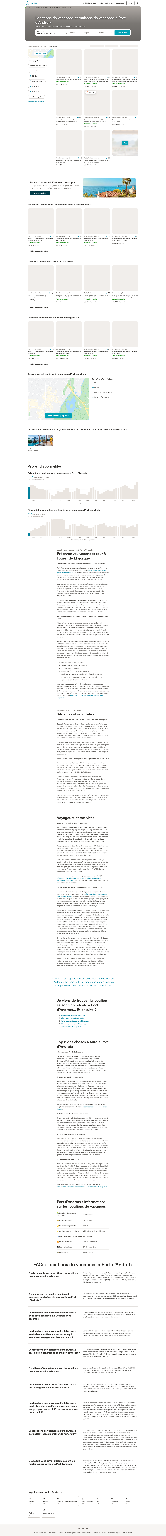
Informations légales (114, 1533)
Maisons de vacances (37, 66)
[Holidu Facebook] (87, 1528)
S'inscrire (130, 3)
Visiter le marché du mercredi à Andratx (75, 1021)
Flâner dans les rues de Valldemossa (74, 1024)
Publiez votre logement (106, 3)
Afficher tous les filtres (36, 102)
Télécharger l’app (90, 3)
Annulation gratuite (36, 97)
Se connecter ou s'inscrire (40, 193)
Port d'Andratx (52, 46)
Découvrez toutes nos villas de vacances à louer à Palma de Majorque (82, 1187)
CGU (78, 1533)
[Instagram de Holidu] (79, 1528)
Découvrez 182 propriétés (58, 416)
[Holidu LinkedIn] (83, 1528)
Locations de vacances (35, 46)
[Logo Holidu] (35, 3)
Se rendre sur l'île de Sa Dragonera (73, 1015)
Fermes (32, 71)
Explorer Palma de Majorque (71, 1027)
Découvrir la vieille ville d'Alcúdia (72, 1018)
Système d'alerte (127, 1533)
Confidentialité (86, 1533)
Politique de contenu (99, 1533)
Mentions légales (70, 1533)
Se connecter (120, 3)
